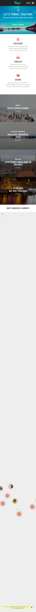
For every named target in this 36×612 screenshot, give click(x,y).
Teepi (18, 3)
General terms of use (19, 607)
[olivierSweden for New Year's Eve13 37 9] (11, 486)
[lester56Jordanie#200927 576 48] (15, 501)
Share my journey (18, 24)
